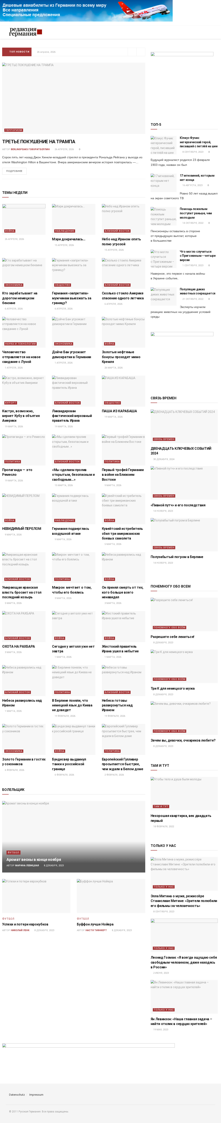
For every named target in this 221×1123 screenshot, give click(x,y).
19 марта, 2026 (13, 426)
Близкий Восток (117, 231)
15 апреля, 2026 (64, 245)
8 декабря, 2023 (53, 865)
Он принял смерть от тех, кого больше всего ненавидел (122, 592)
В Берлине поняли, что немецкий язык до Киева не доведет (72, 705)
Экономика (13, 285)
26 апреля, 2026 (64, 149)
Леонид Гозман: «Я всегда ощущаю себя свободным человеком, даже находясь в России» (184, 962)
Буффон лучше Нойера (95, 924)
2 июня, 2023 (161, 973)
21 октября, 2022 (192, 299)
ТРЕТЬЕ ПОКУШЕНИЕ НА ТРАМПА (38, 141)
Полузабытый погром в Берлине (177, 557)
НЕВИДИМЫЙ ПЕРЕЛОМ (21, 529)
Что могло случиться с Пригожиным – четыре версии (198, 256)
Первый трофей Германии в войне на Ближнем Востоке (123, 475)
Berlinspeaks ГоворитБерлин (30, 149)
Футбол (13, 852)
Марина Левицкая (27, 865)
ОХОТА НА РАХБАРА (19, 646)
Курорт (10, 402)
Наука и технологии (20, 343)
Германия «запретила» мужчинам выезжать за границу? (71, 298)
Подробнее (14, 171)
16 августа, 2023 (192, 185)
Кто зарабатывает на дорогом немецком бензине (19, 298)
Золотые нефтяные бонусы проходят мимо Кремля (121, 357)
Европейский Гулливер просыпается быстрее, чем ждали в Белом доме (122, 764)
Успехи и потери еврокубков (25, 924)
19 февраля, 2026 (64, 716)
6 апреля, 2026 (13, 308)
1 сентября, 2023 (192, 265)
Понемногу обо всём (169, 627)
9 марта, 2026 (112, 485)
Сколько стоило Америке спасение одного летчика (69, 51)
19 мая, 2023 (160, 1029)
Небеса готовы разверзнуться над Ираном (117, 705)
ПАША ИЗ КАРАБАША (119, 411)
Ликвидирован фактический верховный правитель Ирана (72, 416)
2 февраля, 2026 (114, 774)
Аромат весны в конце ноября (33, 859)
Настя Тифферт (96, 930)
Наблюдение (64, 231)
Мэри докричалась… (68, 239)
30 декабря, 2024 (163, 459)
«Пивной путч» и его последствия (178, 505)
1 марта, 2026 (62, 657)
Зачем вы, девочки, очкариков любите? (183, 740)
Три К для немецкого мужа (173, 688)
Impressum (36, 1094)
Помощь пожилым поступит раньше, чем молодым (196, 213)
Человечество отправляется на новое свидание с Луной (21, 357)
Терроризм (13, 130)
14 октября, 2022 (192, 223)
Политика (12, 461)
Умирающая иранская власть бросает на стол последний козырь (21, 592)
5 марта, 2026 (112, 544)
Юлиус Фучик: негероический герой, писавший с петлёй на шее (199, 142)
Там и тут (161, 806)
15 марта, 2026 (63, 485)
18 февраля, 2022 (163, 826)
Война (9, 231)
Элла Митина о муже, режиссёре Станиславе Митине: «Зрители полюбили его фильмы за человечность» (184, 901)
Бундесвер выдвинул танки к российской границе (69, 764)
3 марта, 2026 (62, 598)
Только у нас (164, 886)
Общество (62, 285)
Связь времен (164, 439)
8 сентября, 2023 (192, 152)
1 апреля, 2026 (13, 367)
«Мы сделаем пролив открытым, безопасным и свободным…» (73, 475)
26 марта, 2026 (113, 367)
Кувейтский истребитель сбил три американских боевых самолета (122, 533)
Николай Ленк (20, 930)
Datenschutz (17, 1094)
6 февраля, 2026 (14, 770)
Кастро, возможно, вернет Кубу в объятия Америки (20, 416)
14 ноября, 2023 (163, 511)
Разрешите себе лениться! (172, 637)
